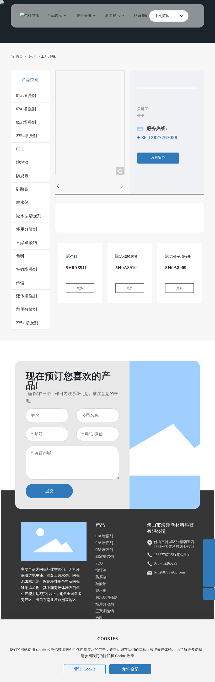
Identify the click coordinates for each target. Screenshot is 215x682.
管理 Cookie (84, 669)
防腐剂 (100, 577)
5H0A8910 (126, 267)
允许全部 (130, 669)
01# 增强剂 (104, 536)
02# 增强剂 (104, 543)
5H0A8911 (76, 267)
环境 (32, 57)
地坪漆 (100, 570)
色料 (99, 618)
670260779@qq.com (169, 572)
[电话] (209, 557)
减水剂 (100, 591)
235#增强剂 (104, 557)
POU (99, 563)
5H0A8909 (175, 267)
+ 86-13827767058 (157, 137)
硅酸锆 (100, 584)
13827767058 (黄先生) (171, 555)
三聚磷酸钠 (104, 611)
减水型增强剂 (106, 597)
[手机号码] (209, 545)
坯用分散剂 (104, 604)
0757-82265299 (165, 563)
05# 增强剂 (104, 550)
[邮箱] (209, 569)
